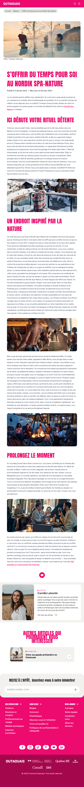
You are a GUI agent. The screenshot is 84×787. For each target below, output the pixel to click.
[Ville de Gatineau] (75, 761)
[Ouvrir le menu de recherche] (79, 3)
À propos (69, 708)
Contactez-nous (70, 717)
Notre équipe (71, 712)
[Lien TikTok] (38, 747)
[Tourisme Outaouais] (15, 761)
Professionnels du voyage (14, 720)
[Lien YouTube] (54, 747)
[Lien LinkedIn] (62, 747)
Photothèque (36, 716)
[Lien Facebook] (22, 747)
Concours (34, 712)
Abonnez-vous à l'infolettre (42, 720)
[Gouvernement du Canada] (38, 767)
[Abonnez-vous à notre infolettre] (75, 689)
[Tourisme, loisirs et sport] (62, 761)
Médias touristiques (14, 726)
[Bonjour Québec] (48, 767)
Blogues (16, 11)
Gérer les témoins (69, 724)
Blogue (33, 708)
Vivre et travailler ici (39, 724)
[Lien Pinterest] (46, 747)
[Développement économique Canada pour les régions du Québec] (40, 761)
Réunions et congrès (11, 713)
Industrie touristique (10, 731)
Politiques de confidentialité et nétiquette (44, 729)
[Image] (42, 195)
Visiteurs (9, 708)
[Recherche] (75, 3)
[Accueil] (12, 4)
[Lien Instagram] (30, 747)
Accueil (7, 11)
